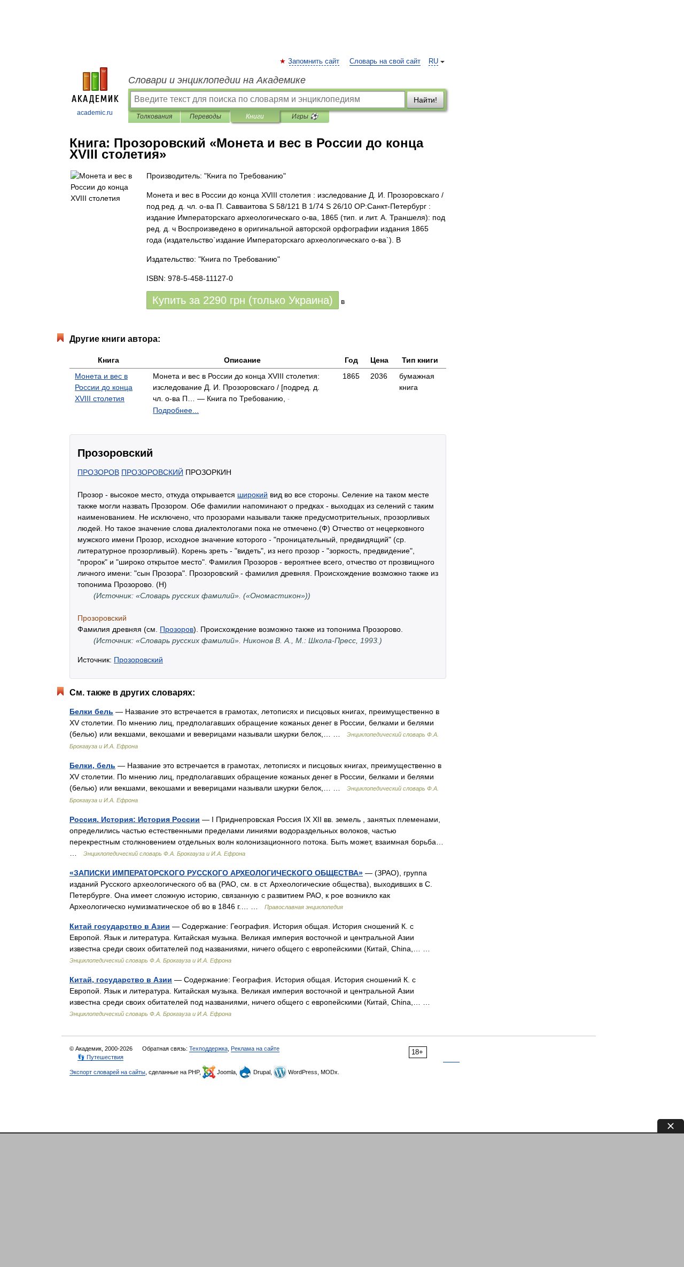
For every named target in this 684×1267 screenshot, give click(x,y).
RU (433, 61)
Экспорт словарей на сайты (107, 1072)
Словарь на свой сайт (385, 61)
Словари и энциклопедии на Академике (217, 80)
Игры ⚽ (305, 116)
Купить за (242, 300)
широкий (252, 494)
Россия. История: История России (134, 819)
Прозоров (176, 629)
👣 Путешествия (100, 1057)
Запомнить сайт (314, 61)
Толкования (154, 116)
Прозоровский (138, 659)
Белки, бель (92, 765)
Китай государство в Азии (119, 926)
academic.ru (95, 112)
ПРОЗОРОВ (98, 472)
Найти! (425, 100)
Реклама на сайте (255, 1048)
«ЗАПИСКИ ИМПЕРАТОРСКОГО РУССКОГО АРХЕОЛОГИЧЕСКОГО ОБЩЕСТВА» (216, 873)
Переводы (205, 116)
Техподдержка (208, 1048)
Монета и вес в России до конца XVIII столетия (104, 387)
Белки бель (91, 711)
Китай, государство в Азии (120, 979)
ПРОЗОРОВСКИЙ (152, 472)
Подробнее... (176, 410)
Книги (255, 116)
